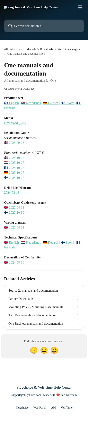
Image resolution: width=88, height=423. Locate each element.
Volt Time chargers (69, 49)
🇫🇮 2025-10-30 (14, 212)
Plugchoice (22, 407)
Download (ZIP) (15, 123)
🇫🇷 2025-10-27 (14, 167)
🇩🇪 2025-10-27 (14, 172)
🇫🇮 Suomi (67, 103)
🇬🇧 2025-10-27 (14, 157)
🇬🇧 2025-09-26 (14, 142)
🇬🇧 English (11, 103)
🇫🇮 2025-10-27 (14, 177)
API (53, 407)
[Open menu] (80, 7)
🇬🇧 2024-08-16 (14, 262)
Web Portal (39, 407)
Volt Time (66, 407)
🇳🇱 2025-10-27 (14, 162)
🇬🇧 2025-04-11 (14, 207)
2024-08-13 (11, 192)
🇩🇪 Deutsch (51, 103)
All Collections (12, 49)
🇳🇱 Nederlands (31, 103)
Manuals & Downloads (39, 49)
